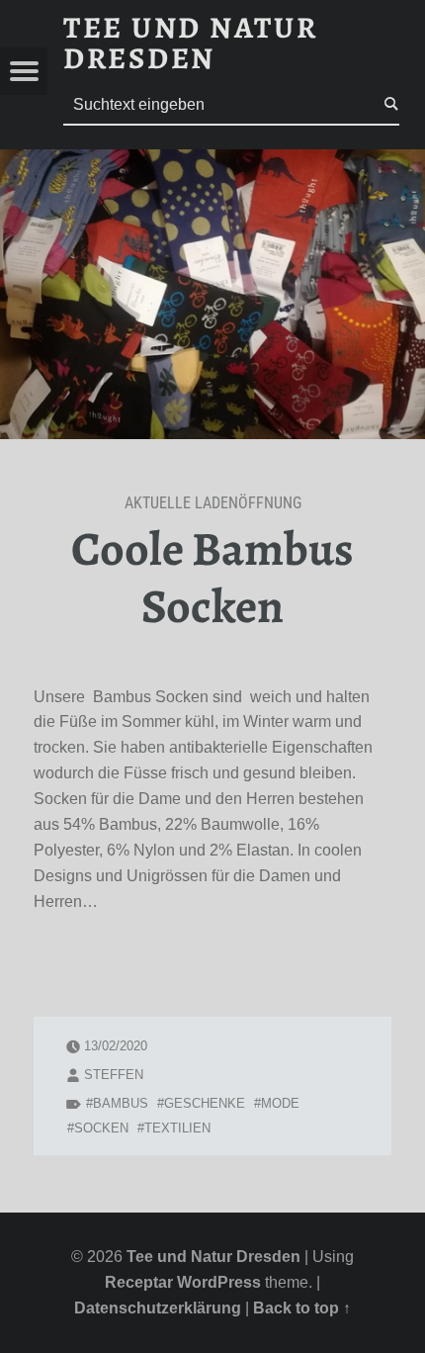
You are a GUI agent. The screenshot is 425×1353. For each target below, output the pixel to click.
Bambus (120, 1103)
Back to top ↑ (302, 1308)
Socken (101, 1128)
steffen (113, 1074)
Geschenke (204, 1103)
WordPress (219, 1282)
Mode (280, 1103)
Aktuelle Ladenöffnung (213, 503)
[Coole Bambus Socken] (212, 161)
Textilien (177, 1128)
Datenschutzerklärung (157, 1308)
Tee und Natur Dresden (213, 1256)
